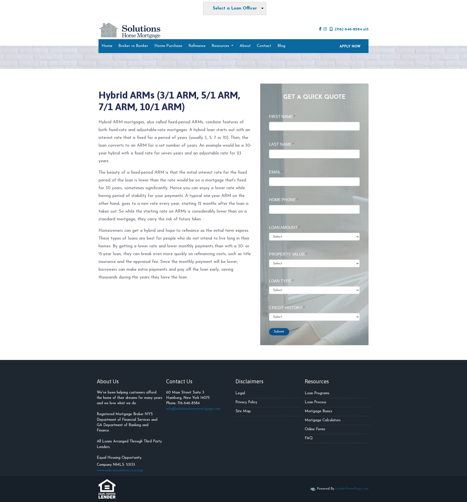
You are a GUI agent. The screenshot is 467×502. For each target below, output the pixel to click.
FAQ (309, 438)
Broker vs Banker (133, 46)
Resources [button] (221, 46)
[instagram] (325, 29)
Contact (264, 46)
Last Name (281, 144)
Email (276, 172)
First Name (282, 117)
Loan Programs (317, 393)
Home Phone (283, 200)
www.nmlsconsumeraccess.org (120, 470)
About (245, 46)
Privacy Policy (246, 402)
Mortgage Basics (318, 411)
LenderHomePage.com (351, 488)
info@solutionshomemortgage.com (193, 409)
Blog (281, 46)
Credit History (287, 308)
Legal (240, 393)
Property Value (288, 254)
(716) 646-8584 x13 (351, 29)
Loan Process (315, 402)
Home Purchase (168, 46)
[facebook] (320, 29)
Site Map (243, 411)
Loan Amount (284, 227)
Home (107, 46)
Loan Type (281, 281)
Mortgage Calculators (323, 420)
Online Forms (315, 429)
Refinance (197, 46)
